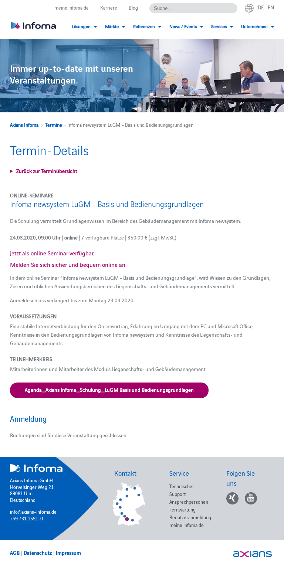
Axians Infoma (24, 124)
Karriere (108, 7)
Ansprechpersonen (188, 501)
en (271, 7)
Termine (53, 124)
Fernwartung (182, 509)
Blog (133, 7)
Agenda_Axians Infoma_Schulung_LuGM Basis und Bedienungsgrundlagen (109, 389)
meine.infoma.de (71, 7)
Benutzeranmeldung (190, 517)
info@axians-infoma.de (33, 511)
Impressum (68, 552)
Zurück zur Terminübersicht (46, 170)
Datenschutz (38, 552)
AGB (15, 552)
